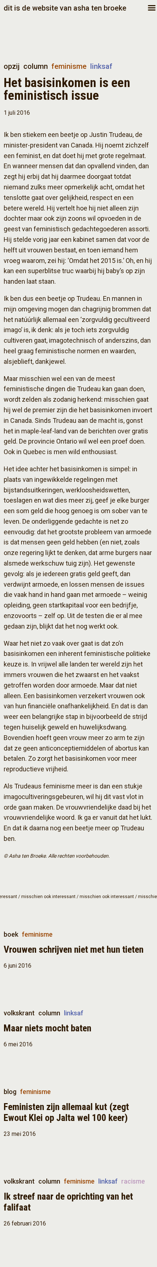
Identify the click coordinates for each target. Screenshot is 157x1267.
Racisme (133, 1181)
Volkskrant (19, 1013)
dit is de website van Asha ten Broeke (65, 8)
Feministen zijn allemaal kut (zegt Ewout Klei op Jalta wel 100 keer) (66, 1112)
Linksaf (101, 66)
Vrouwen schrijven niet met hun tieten (73, 949)
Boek (11, 934)
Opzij (12, 66)
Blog (10, 1091)
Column (35, 66)
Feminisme (69, 66)
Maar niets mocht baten (47, 1028)
